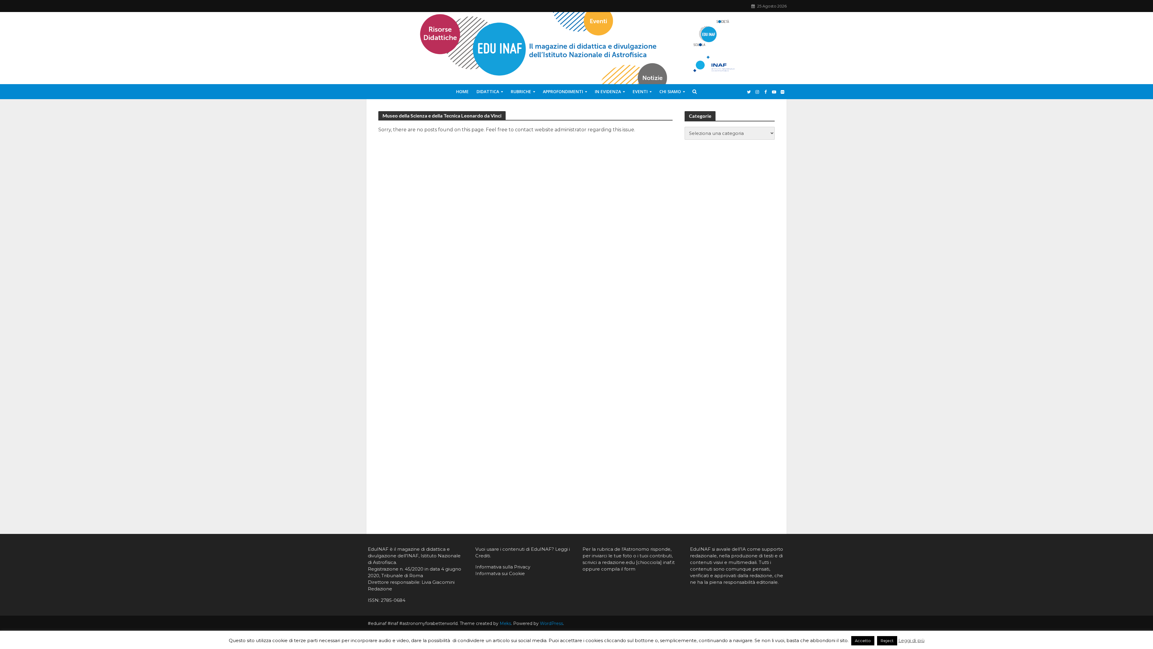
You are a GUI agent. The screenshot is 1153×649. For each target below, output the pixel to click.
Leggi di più (911, 640)
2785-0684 (393, 600)
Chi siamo (670, 91)
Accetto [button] (863, 640)
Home (462, 91)
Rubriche (521, 91)
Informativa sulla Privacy (502, 567)
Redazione (380, 589)
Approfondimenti (563, 91)
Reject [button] (887, 640)
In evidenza (608, 91)
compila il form (618, 569)
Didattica (488, 91)
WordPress (551, 623)
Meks (505, 623)
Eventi (640, 91)
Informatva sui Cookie (500, 573)
